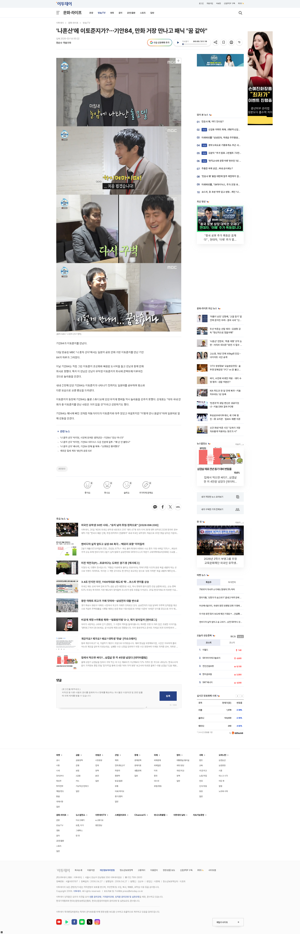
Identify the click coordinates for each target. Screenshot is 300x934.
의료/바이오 (119, 791)
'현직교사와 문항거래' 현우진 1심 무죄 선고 (225, 160)
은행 (77, 765)
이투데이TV (100, 815)
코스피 (208, 642)
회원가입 (210, 3)
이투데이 (60, 23)
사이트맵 (212, 870)
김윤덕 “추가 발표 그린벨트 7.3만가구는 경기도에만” (230, 153)
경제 (136, 755)
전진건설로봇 (208, 666)
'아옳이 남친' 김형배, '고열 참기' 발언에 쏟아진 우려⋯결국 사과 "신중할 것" (226, 320)
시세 (58, 770)
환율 (58, 796)
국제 (156, 755)
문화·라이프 (72, 12)
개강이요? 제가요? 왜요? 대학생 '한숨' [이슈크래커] (109, 638)
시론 (220, 770)
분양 (97, 776)
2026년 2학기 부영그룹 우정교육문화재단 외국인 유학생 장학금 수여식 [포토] (220, 563)
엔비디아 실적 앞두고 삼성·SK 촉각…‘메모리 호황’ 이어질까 (112, 544)
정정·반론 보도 (169, 870)
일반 (152, 13)
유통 (116, 786)
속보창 (218, 3)
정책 (97, 770)
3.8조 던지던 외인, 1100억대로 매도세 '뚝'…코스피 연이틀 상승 (115, 581)
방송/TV (101, 13)
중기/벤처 (118, 796)
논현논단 (222, 760)
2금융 (78, 776)
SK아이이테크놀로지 (211, 658)
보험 (77, 770)
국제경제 (157, 760)
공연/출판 (131, 13)
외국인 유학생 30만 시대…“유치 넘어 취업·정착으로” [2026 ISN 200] (119, 525)
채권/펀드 (60, 791)
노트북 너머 (223, 791)
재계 (116, 760)
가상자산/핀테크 (82, 786)
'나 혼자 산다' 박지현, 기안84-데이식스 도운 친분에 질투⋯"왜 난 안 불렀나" (95, 442)
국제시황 (59, 801)
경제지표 (137, 765)
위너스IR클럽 (159, 815)
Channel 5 (140, 815)
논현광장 (222, 765)
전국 (201, 781)
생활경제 (137, 770)
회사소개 (78, 870)
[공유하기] (216, 42)
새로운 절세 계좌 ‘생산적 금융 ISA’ (76, 450)
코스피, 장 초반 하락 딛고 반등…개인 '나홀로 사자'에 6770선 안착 (232, 192)
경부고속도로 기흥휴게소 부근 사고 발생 (224, 145)
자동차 (117, 770)
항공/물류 (118, 781)
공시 (58, 760)
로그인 (201, 3)
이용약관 (91, 870)
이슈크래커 (80, 820)
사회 (201, 755)
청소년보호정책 (126, 870)
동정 (201, 791)
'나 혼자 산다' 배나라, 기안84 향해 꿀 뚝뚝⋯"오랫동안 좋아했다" (90, 446)
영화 (112, 13)
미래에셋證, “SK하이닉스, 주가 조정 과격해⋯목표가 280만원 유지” (233, 184)
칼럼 (220, 786)
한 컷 (78, 836)
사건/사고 (203, 770)
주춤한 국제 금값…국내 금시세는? (217, 168)
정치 (178, 755)
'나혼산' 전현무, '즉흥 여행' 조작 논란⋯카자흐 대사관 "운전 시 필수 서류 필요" (226, 345)
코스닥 (232, 642)
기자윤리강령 (108, 897)
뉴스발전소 (80, 815)
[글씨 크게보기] (239, 42)
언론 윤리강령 (95, 897)
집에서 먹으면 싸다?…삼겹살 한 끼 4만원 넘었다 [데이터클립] (114, 657)
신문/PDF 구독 (229, 3)
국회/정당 (180, 765)
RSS (240, 3)
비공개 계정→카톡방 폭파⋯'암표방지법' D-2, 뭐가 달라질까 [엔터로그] (119, 619)
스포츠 (143, 13)
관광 (91, 13)
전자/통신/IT (120, 765)
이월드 (205, 650)
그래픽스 (79, 830)
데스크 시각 (223, 776)
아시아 (156, 781)
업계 (97, 765)
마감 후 (221, 781)
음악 (120, 13)
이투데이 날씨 (179, 815)
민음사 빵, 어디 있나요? (213, 121)
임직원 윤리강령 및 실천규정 (127, 897)
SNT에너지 (207, 682)
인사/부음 (203, 786)
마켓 (58, 755)
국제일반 (157, 765)
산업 (117, 755)
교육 (201, 765)
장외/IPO (60, 776)
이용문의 (154, 870)
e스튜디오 (99, 820)
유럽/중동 (158, 786)
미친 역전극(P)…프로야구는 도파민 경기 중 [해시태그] (110, 563)
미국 (155, 770)
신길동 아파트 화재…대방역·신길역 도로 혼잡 (226, 129)
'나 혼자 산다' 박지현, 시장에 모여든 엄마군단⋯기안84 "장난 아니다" (92, 437)
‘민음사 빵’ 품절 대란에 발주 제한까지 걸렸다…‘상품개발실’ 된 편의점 (233, 176)
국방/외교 (180, 770)
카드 (77, 781)
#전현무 (62, 469)
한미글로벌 (207, 674)
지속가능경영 (198, 815)
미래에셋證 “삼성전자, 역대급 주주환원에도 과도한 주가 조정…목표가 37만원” (238, 137)
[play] (177, 42)
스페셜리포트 (120, 815)
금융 (78, 755)
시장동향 (98, 760)
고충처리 (141, 870)
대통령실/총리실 (183, 760)
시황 (58, 765)
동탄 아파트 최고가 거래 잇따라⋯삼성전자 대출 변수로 (110, 600)
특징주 (208, 582)
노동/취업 (203, 776)
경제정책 (137, 760)
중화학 (117, 776)
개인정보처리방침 (107, 870)
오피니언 (222, 755)
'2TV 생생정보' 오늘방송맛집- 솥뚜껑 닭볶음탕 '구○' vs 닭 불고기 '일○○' (225, 370)
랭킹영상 (98, 825)
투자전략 (232, 582)
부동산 (98, 755)
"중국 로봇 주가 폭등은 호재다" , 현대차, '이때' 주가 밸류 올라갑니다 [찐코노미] (220, 239)
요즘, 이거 (80, 825)
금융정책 (79, 760)
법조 (201, 760)
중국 (155, 776)
